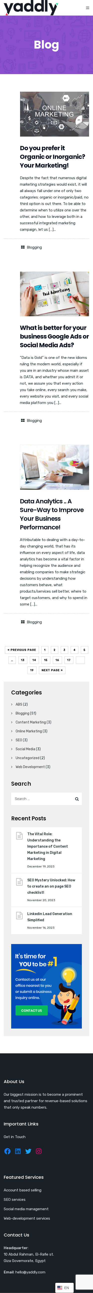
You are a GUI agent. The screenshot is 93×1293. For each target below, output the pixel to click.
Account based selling (22, 1190)
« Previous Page (22, 650)
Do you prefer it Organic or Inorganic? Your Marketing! (52, 157)
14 (34, 660)
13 (23, 660)
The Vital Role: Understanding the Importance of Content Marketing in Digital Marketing (47, 846)
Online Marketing (29, 731)
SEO (19, 740)
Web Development (30, 767)
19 (32, 670)
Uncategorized (27, 758)
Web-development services (27, 1218)
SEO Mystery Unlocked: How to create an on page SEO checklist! (51, 886)
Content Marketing (31, 722)
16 (57, 660)
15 (46, 660)
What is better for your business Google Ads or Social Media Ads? (54, 336)
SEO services (15, 1199)
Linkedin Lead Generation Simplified (49, 917)
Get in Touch (15, 1137)
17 (69, 660)
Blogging (34, 247)
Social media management (26, 1209)
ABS (19, 704)
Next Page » (52, 670)
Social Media (25, 749)
